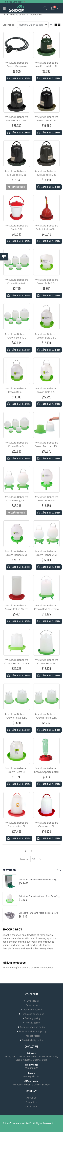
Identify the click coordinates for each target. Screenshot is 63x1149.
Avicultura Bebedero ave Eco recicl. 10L (16, 118)
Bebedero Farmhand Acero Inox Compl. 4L (38, 912)
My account (33, 1000)
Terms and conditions (32, 1014)
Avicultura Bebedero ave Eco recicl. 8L (46, 172)
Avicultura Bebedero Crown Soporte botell (46, 770)
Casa (4, 14)
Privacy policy (33, 1022)
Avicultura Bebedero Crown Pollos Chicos (16, 607)
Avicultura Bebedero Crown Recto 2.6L (46, 715)
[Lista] (59, 25)
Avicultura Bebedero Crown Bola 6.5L (46, 390)
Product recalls (32, 1035)
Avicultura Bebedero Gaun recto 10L (16, 824)
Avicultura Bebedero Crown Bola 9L (16, 444)
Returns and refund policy (32, 1031)
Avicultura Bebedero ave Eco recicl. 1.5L (46, 64)
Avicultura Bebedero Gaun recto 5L (46, 824)
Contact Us (31, 1102)
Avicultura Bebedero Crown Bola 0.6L (16, 281)
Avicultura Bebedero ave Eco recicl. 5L (16, 172)
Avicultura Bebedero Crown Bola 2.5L (46, 335)
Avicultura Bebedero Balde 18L (16, 227)
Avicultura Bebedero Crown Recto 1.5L (16, 715)
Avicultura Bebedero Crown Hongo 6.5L (16, 553)
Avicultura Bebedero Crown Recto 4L (46, 661)
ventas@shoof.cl (31, 1076)
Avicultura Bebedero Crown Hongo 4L (46, 498)
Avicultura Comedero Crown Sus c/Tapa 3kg (39, 896)
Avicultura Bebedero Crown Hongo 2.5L (46, 553)
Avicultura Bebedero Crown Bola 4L (16, 390)
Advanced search (33, 1009)
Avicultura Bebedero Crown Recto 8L (16, 770)
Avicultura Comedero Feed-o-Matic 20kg (37, 879)
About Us (32, 1097)
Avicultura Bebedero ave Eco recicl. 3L (46, 118)
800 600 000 (31, 1068)
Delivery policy (32, 1018)
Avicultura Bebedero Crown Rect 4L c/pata (46, 607)
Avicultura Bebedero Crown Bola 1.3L (46, 281)
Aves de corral (17, 14)
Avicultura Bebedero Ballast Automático (46, 227)
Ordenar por (9, 24)
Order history (33, 1005)
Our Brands (31, 1106)
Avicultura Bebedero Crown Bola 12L (16, 335)
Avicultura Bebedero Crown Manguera (16, 64)
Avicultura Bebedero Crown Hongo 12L (16, 498)
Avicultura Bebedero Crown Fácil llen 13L (46, 444)
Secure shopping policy (32, 1027)
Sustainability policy (32, 1040)
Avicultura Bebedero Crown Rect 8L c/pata (16, 661)
